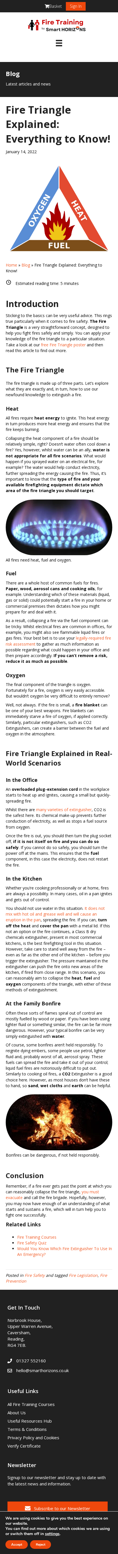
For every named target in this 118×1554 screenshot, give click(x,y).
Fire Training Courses (36, 1237)
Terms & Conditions (27, 1429)
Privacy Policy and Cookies (33, 1437)
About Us (16, 1412)
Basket (55, 6)
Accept (16, 1544)
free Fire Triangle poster (63, 344)
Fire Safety (35, 1275)
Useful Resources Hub (29, 1421)
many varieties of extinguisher (64, 809)
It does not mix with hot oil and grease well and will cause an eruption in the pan (55, 914)
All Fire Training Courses (31, 1404)
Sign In (76, 6)
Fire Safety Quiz (31, 1243)
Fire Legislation (83, 1275)
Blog (25, 265)
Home (11, 265)
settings (52, 1533)
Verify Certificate (24, 1446)
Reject (40, 1544)
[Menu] (59, 43)
